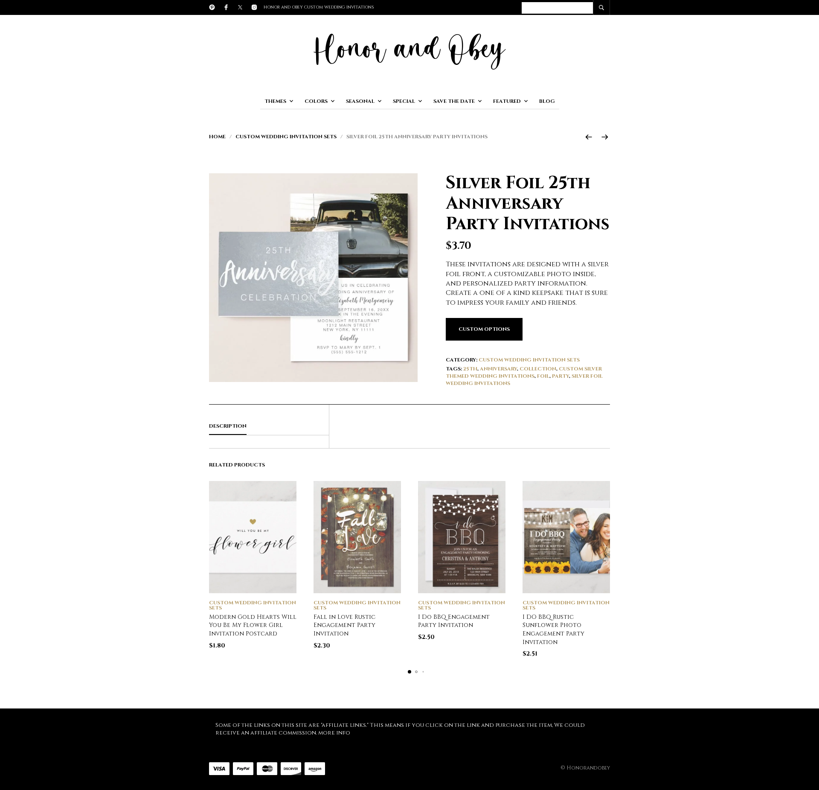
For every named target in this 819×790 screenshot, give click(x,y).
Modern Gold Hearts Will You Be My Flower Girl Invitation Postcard (252, 625)
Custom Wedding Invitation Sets (286, 136)
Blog (547, 101)
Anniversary (498, 368)
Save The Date (454, 101)
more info (334, 733)
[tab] (269, 426)
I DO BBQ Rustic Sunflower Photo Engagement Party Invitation (553, 629)
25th (470, 368)
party (560, 376)
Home (217, 136)
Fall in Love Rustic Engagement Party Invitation (344, 625)
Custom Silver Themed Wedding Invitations (524, 372)
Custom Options (484, 329)
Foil (543, 376)
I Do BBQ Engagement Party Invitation (454, 621)
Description (228, 426)
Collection (538, 368)
